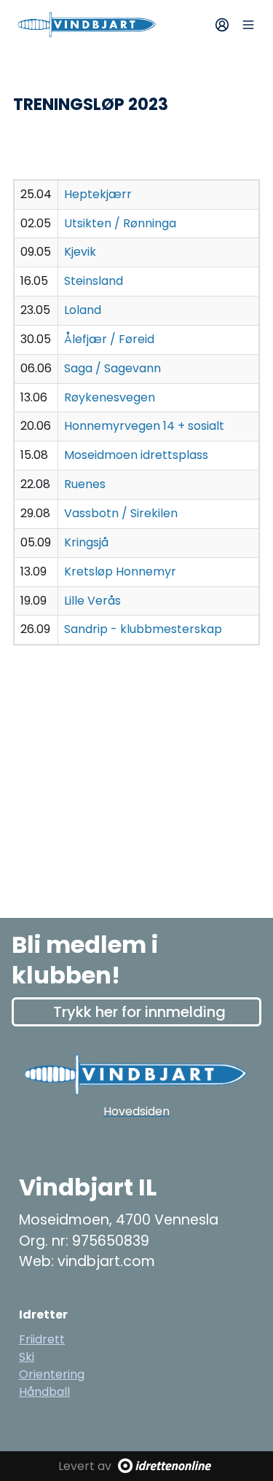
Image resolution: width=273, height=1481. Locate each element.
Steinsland (93, 280)
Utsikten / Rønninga (120, 223)
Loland (82, 310)
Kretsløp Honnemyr (120, 571)
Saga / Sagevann (112, 368)
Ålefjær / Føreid (109, 339)
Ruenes (85, 484)
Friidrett (42, 1339)
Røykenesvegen (109, 397)
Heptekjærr (98, 194)
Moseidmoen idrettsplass (136, 455)
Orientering (51, 1374)
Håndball (44, 1391)
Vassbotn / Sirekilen (121, 513)
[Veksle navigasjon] (248, 25)
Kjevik (80, 251)
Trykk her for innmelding (139, 1012)
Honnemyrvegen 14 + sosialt (144, 425)
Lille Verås (92, 600)
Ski (26, 1356)
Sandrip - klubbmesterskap (143, 629)
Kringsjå (86, 542)
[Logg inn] (222, 25)
